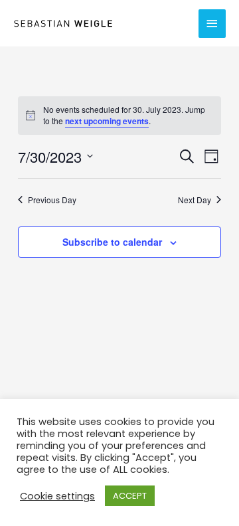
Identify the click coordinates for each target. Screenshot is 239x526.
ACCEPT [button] (130, 495)
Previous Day (52, 200)
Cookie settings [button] (57, 496)
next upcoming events (107, 121)
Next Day (194, 200)
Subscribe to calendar (112, 241)
